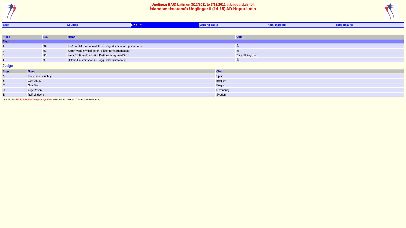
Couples (72, 24)
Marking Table (208, 24)
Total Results (344, 24)
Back (6, 24)
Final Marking (277, 24)
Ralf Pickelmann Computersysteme (33, 99)
